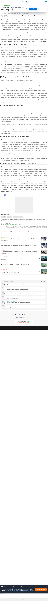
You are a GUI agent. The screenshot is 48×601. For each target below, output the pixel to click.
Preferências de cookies (37, 328)
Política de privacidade (29, 328)
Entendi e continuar (41, 589)
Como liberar (33, 8)
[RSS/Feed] (30, 314)
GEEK (21, 217)
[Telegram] (27, 314)
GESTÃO (3, 217)
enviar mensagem (15, 231)
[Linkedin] (25, 314)
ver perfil (8, 231)
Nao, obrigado (41, 8)
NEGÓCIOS (9, 217)
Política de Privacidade (13, 590)
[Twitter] (20, 314)
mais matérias (23, 231)
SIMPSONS (16, 217)
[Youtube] (22, 314)
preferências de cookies (28, 590)
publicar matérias (31, 231)
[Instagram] (16, 314)
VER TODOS (43, 281)
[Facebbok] (17, 314)
